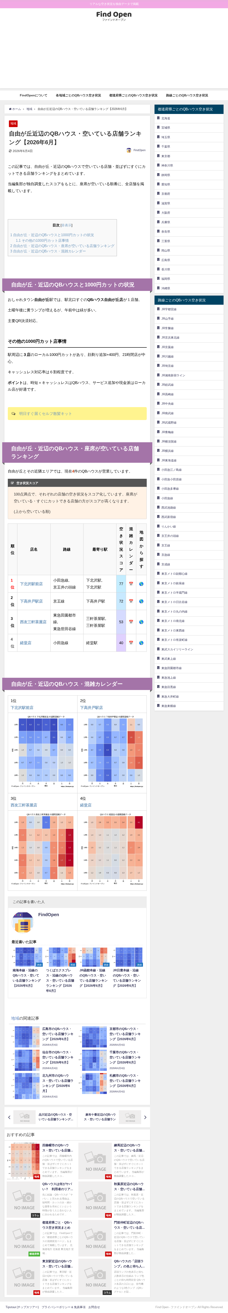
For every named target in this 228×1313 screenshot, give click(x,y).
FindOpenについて (33, 95)
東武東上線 (168, 658)
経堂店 (25, 643)
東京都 (165, 156)
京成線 (165, 564)
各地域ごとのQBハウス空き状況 (78, 95)
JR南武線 (167, 413)
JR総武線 (167, 384)
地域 (13, 123)
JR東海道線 (169, 460)
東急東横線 (168, 705)
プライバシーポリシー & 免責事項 (64, 1307)
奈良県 (165, 231)
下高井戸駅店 (31, 601)
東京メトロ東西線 (173, 630)
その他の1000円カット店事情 (42, 240)
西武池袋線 (168, 507)
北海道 (165, 118)
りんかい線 (168, 526)
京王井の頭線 (170, 535)
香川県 (165, 269)
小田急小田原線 (171, 479)
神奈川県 (167, 165)
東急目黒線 (168, 687)
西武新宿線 (168, 516)
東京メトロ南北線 (173, 620)
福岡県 (165, 278)
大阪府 (165, 212)
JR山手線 (167, 318)
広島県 (165, 260)
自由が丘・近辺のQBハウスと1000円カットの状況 (52, 235)
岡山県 (165, 250)
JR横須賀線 (169, 441)
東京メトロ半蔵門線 (174, 592)
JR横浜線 (167, 450)
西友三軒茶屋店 (33, 622)
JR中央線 (167, 403)
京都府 (165, 193)
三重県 (165, 241)
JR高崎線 (167, 394)
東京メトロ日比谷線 (174, 602)
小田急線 (167, 498)
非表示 (66, 225)
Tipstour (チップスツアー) (22, 1307)
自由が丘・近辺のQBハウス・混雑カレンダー (48, 251)
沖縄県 (165, 288)
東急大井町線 (170, 696)
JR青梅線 (167, 432)
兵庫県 (165, 222)
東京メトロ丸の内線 (174, 611)
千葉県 (165, 146)
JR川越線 (167, 356)
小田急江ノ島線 (171, 469)
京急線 (165, 554)
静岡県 (165, 175)
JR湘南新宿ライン (173, 375)
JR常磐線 (167, 328)
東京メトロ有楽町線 (174, 639)
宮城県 (165, 127)
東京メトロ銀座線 (173, 583)
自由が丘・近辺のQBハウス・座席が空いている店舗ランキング (62, 246)
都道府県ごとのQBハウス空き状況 (133, 95)
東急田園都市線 (171, 668)
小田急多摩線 (170, 488)
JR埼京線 (167, 365)
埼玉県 (165, 137)
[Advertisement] (114, 57)
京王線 (165, 545)
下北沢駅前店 (31, 584)
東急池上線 (168, 677)
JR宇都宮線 (169, 309)
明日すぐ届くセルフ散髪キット (45, 413)
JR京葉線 (167, 347)
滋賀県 (165, 203)
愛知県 (165, 184)
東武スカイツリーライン (177, 649)
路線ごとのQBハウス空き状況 (187, 95)
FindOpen (140, 150)
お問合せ (94, 1307)
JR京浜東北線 (170, 337)
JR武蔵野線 (169, 422)
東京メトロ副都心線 (174, 573)
